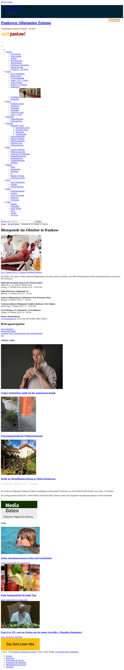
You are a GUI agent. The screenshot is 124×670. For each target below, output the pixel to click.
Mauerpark (15, 200)
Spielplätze (15, 110)
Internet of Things (17, 176)
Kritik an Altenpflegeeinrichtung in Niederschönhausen (28, 479)
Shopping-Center (17, 125)
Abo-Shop (10, 667)
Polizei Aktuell (16, 82)
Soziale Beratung (17, 187)
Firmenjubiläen (16, 121)
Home (3, 224)
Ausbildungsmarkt (18, 160)
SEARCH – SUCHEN (19, 69)
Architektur (15, 106)
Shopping (9, 123)
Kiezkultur (15, 99)
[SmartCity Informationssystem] (114, 20)
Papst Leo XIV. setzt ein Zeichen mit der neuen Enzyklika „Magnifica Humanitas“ (42, 632)
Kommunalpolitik (17, 78)
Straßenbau (15, 108)
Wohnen (14, 185)
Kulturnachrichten (17, 191)
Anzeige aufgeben (18, 150)
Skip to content (6, 2)
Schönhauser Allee (23, 128)
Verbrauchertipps (17, 145)
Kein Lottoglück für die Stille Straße (8, 330)
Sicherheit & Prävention (20, 65)
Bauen (8, 101)
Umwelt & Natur (17, 112)
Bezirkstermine (16, 61)
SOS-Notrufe (16, 54)
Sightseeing (15, 87)
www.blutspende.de (8, 319)
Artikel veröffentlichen (14, 8)
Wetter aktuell (16, 56)
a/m (2, 600)
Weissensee (20, 132)
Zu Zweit (14, 215)
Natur (13, 167)
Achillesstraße (21, 134)
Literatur (14, 193)
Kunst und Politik (17, 195)
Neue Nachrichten (18, 74)
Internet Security (17, 67)
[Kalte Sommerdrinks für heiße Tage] (20, 590)
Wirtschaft (10, 117)
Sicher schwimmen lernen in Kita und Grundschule (26, 558)
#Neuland (14, 171)
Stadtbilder (15, 97)
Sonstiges (14, 163)
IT (11, 174)
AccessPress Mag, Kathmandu (66, 652)
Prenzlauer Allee (22, 130)
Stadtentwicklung (17, 104)
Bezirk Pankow (14, 224)
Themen (9, 165)
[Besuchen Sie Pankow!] (13, 36)
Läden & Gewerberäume (20, 154)
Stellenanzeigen (17, 158)
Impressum (10, 658)
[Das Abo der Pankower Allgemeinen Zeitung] (20, 650)
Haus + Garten (16, 115)
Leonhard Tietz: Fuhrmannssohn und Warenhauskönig (22, 333)
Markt (8, 147)
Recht (8, 180)
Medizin (14, 204)
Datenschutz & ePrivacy (15, 660)
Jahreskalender (16, 63)
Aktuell (9, 52)
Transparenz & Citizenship (16, 662)
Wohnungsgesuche (18, 152)
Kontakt (9, 656)
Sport (13, 211)
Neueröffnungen (17, 119)
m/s (2, 272)
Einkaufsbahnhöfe (18, 136)
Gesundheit (15, 206)
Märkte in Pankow (18, 141)
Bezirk (8, 72)
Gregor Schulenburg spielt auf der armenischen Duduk (28, 393)
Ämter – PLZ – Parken (19, 80)
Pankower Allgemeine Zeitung (26, 23)
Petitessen (14, 198)
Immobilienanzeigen (18, 156)
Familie (13, 213)
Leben (8, 202)
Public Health (16, 209)
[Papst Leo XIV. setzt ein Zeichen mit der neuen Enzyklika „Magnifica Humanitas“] (20, 628)
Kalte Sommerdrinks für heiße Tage (18, 595)
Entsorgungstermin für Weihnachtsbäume (22, 436)
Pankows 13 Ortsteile (19, 85)
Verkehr (14, 58)
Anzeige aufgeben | (13, 10)
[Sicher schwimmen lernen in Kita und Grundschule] (20, 553)
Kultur (8, 189)
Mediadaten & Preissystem (16, 665)
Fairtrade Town (16, 143)
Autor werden (11, 13)
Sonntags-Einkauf (17, 139)
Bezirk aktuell (16, 76)
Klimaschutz (15, 169)
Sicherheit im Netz (18, 178)
